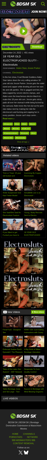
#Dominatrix (24, 133)
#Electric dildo (8, 138)
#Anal (17, 124)
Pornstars (15, 437)
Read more (8, 118)
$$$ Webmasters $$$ (23, 440)
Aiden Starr (21, 68)
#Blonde (32, 124)
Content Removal (23, 443)
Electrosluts (17, 72)
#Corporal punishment (10, 133)
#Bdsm (24, 124)
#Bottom (6, 128)
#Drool (33, 133)
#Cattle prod (26, 128)
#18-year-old (8, 124)
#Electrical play (20, 138)
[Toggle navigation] (4, 4)
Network (32, 437)
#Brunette (16, 128)
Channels (29, 434)
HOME (15, 434)
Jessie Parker (34, 68)
